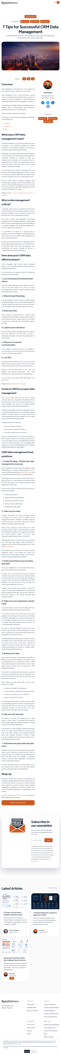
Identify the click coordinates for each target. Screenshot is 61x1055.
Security (29, 1031)
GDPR (29, 1034)
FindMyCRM (30, 1004)
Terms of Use (30, 1024)
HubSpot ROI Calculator (51, 1031)
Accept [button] (27, 1051)
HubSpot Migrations (49, 1010)
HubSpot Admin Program (51, 1013)
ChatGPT (25, 21)
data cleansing (9, 546)
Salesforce (8, 126)
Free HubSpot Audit (49, 1027)
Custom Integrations (50, 1004)
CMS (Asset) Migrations (50, 1017)
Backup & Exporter (32, 1010)
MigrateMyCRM (31, 1007)
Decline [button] (34, 1051)
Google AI (46, 21)
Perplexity (35, 21)
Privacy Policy (18, 1044)
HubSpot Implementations (51, 1007)
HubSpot (7, 123)
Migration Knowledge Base (51, 1024)
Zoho (6, 129)
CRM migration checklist (18, 384)
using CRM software (26, 472)
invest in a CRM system (19, 795)
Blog (45, 1034)
